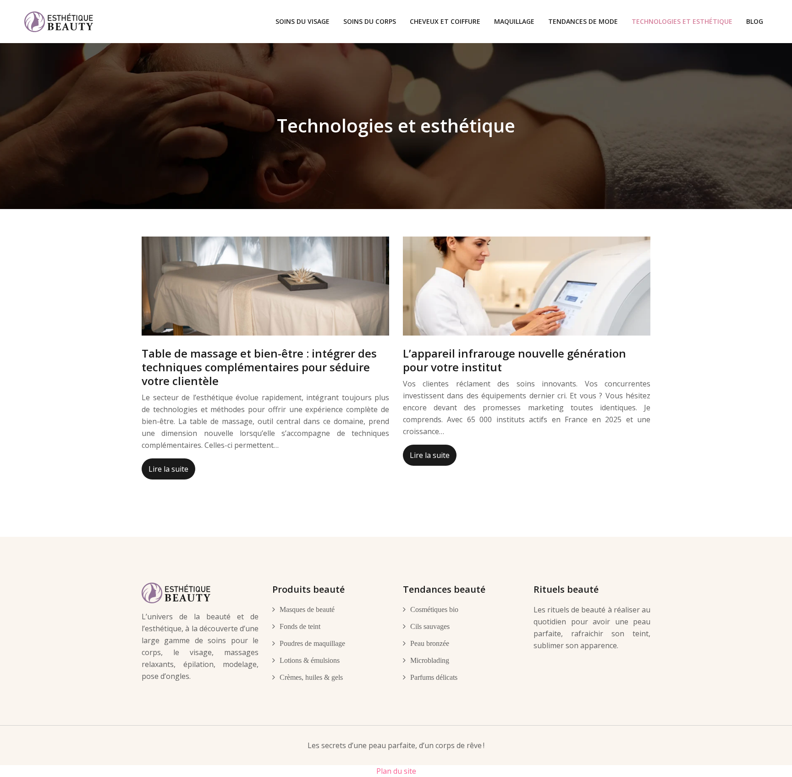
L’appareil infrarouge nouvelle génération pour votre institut (514, 360)
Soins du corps (369, 21)
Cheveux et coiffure (445, 21)
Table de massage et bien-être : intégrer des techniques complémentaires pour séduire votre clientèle (259, 367)
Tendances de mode (583, 21)
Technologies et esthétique (682, 21)
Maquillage (514, 21)
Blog (754, 21)
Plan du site (396, 771)
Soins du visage (302, 21)
